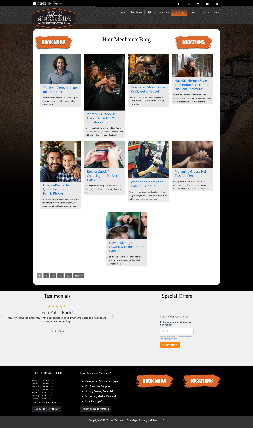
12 (68, 275)
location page (43, 402)
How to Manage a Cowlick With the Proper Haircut (126, 247)
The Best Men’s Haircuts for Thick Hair (60, 90)
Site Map (132, 420)
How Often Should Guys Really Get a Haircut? (148, 89)
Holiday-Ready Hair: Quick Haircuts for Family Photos (57, 189)
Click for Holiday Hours (46, 409)
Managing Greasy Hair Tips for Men (191, 174)
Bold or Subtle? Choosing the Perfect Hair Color (102, 176)
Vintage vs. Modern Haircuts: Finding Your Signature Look (103, 118)
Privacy (143, 420)
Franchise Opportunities (95, 408)
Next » (78, 275)
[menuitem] (179, 4)
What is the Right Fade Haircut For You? (147, 184)
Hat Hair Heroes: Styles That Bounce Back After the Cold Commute (192, 85)
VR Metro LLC (157, 420)
